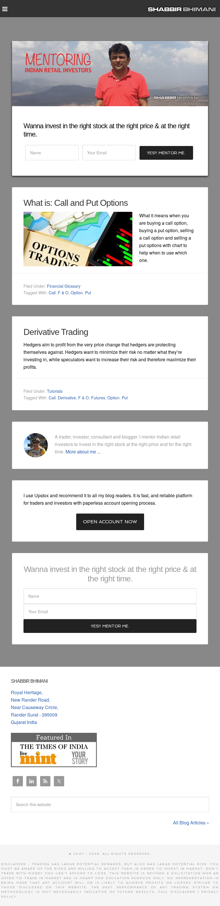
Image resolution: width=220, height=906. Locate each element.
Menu (4, 11)
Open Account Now (110, 521)
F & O (63, 292)
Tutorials (54, 391)
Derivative (67, 397)
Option (77, 292)
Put (88, 292)
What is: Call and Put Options (75, 203)
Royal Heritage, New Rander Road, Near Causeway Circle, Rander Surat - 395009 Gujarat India (34, 707)
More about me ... (83, 451)
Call (52, 292)
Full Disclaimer (176, 891)
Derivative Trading (55, 332)
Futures (98, 397)
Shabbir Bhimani (183, 8)
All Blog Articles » (191, 822)
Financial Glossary (63, 286)
